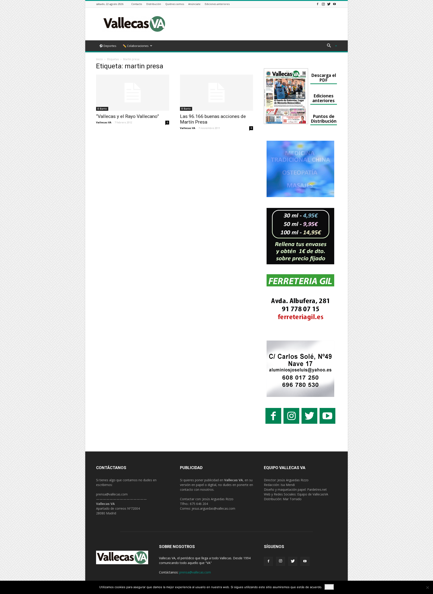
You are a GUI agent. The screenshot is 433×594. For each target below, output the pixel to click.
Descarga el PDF (323, 77)
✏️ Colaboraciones (136, 46)
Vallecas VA (103, 122)
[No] (427, 587)
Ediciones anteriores (217, 4)
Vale (329, 587)
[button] (330, 46)
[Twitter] (328, 4)
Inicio (99, 59)
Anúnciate (194, 4)
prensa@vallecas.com (112, 494)
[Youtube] (334, 4)
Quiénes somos (174, 4)
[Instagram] (323, 4)
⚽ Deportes (107, 46)
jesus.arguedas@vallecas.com (213, 508)
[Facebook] (317, 4)
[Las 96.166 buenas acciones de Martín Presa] (216, 93)
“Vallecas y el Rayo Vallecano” (127, 116)
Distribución (153, 4)
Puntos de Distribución (323, 118)
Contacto (136, 4)
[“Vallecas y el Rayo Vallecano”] (132, 93)
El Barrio (102, 108)
